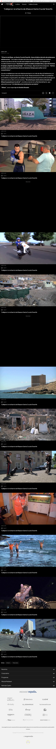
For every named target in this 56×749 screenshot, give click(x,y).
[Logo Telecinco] (28, 699)
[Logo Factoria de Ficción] (45, 704)
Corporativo (5, 673)
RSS (53, 727)
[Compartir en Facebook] (53, 93)
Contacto (28, 729)
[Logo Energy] (28, 709)
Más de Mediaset (6, 681)
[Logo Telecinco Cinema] (28, 714)
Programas (4, 677)
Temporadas (15, 662)
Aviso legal (4, 727)
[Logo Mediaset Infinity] (10, 699)
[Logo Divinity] (10, 704)
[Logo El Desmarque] (28, 704)
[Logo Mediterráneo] (45, 720)
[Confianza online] (28, 743)
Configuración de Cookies (30, 727)
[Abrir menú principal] (54, 4)
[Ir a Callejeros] (9, 4)
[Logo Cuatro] (45, 699)
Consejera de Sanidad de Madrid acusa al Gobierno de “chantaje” (16, 1)
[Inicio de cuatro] (2, 4)
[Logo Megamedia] (29, 736)
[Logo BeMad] (45, 709)
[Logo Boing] (11, 709)
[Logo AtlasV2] (11, 720)
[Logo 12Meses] (45, 715)
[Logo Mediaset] (28, 693)
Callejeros (8, 662)
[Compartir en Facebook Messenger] (49, 93)
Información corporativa (11, 727)
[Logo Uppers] (11, 715)
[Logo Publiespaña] (28, 720)
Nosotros (4, 669)
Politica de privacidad (20, 727)
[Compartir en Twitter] (46, 93)
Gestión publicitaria (48, 727)
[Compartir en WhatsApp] (43, 93)
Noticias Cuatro (6, 685)
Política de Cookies (40, 727)
